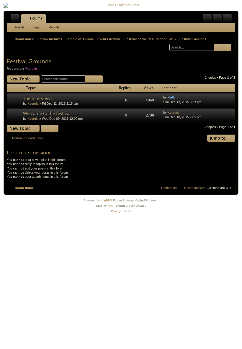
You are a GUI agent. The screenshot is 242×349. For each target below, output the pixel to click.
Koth (171, 97)
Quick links (16, 19)
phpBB (105, 200)
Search (19, 27)
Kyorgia (32, 103)
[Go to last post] (178, 97)
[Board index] (121, 5)
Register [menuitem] (228, 19)
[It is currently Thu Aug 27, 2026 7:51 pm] (165, 46)
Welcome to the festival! (47, 113)
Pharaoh (31, 68)
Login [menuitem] (218, 19)
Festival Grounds (29, 61)
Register (55, 27)
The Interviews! (38, 98)
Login (36, 27)
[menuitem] (207, 18)
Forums (36, 18)
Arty (110, 205)
